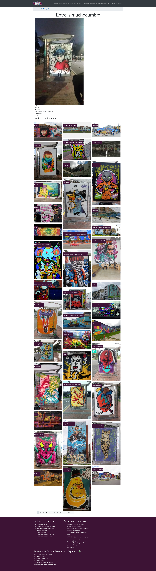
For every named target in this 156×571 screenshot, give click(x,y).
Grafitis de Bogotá (44, 9)
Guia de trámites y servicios (74, 526)
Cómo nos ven (116, 3)
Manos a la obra (76, 3)
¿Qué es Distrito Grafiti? (61, 3)
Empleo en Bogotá (72, 546)
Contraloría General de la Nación (45, 528)
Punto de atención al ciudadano (75, 524)
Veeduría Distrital (41, 532)
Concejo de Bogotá (42, 530)
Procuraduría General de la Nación (46, 526)
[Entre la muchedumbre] (59, 61)
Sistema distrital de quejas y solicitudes (78, 528)
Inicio (35, 9)
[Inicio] (38, 3)
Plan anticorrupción (72, 536)
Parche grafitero (104, 3)
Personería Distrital (42, 524)
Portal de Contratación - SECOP (45, 536)
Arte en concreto (90, 3)
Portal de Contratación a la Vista (45, 534)
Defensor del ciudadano (73, 530)
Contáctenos (71, 548)
